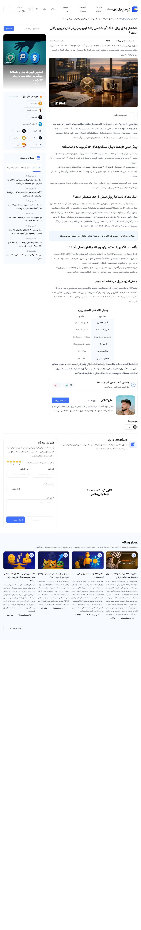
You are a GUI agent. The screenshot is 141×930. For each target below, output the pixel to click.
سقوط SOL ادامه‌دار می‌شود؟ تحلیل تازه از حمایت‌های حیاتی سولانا (89, 236)
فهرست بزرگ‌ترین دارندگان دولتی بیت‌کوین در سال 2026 (24, 256)
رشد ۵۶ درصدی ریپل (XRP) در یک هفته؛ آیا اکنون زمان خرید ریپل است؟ (25, 244)
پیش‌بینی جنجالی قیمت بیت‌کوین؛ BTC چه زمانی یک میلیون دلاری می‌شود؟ (24, 181)
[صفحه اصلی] (125, 9)
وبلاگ (121, 18)
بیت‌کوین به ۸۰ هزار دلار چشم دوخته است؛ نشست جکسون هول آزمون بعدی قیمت (25, 231)
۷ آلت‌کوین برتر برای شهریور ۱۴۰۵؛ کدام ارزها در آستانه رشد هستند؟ (24, 194)
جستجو (9, 28)
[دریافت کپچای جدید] (29, 520)
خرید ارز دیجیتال (131, 18)
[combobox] (30, 489)
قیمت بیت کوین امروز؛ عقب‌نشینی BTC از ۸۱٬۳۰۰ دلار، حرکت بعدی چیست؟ (25, 206)
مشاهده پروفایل (60, 401)
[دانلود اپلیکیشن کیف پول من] (37, 9)
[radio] (7, 462)
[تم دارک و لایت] (7, 9)
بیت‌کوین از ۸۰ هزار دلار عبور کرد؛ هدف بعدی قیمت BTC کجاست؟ (24, 219)
